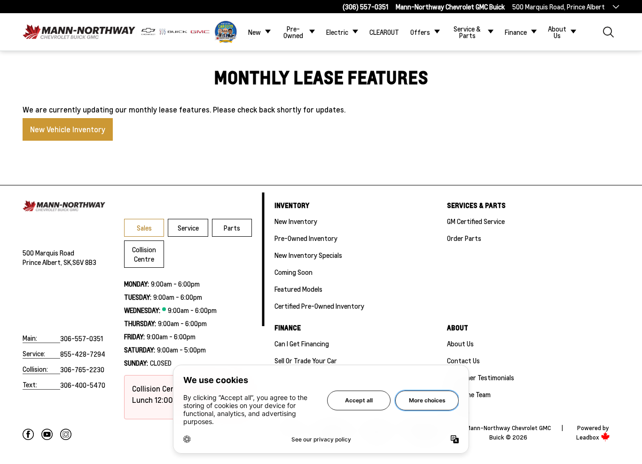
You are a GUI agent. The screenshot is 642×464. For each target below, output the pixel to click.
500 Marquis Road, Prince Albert (558, 6)
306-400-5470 (82, 385)
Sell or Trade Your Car (305, 360)
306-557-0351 (81, 338)
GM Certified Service (476, 221)
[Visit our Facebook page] (28, 434)
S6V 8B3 (84, 262)
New (254, 32)
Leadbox (588, 437)
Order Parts (464, 238)
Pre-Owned (293, 32)
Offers (420, 32)
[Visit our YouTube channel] (47, 434)
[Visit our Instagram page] (65, 434)
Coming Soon (293, 272)
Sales (144, 228)
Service (188, 228)
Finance (516, 32)
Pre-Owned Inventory (305, 238)
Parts (232, 228)
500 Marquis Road (48, 252)
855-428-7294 (82, 354)
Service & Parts (467, 32)
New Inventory (295, 221)
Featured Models (298, 289)
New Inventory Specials (308, 255)
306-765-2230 (82, 369)
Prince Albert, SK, (47, 262)
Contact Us (463, 360)
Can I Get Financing (301, 343)
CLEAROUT (384, 32)
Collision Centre (144, 254)
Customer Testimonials (480, 377)
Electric (337, 32)
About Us (557, 32)
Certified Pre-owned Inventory (319, 306)
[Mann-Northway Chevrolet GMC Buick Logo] (79, 31)
